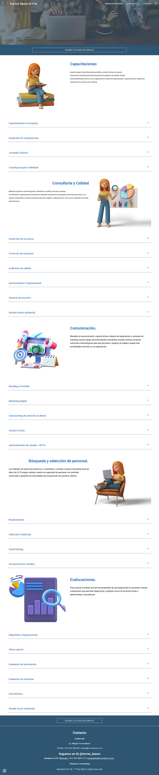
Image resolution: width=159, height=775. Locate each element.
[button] (156, 3)
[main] (110, 63)
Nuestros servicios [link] (114, 3)
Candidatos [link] (147, 3)
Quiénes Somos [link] (132, 3)
